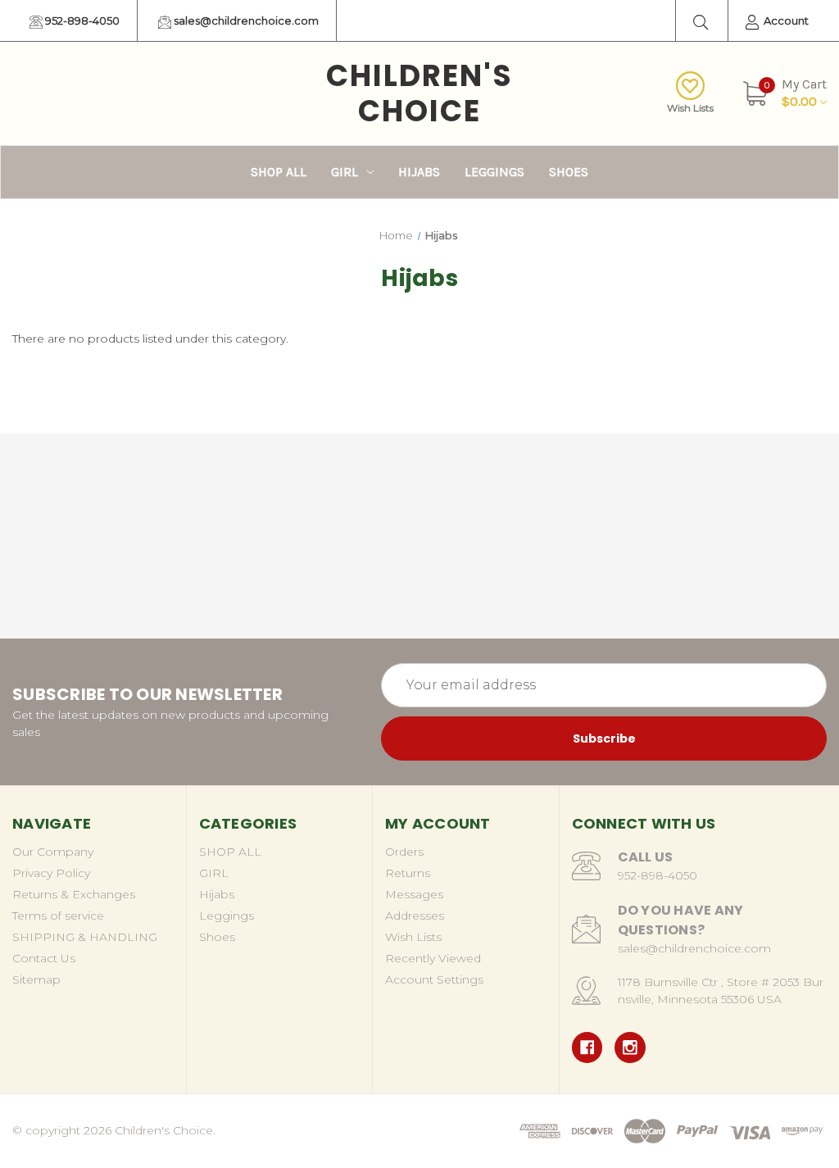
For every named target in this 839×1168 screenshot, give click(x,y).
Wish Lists (690, 108)
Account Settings (434, 979)
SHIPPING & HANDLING (84, 936)
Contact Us (43, 958)
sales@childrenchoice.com (245, 20)
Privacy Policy (51, 873)
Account (785, 20)
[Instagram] (630, 1047)
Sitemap (36, 979)
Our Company (52, 851)
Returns (407, 873)
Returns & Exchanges (73, 894)
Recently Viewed (433, 958)
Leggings (494, 172)
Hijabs (419, 172)
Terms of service (58, 915)
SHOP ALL (278, 172)
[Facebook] (587, 1047)
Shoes (568, 172)
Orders (404, 851)
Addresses (414, 915)
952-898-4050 (81, 20)
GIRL (344, 172)
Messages (414, 894)
